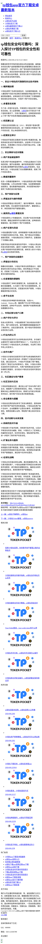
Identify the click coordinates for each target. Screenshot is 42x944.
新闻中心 (8, 18)
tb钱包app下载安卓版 (13, 877)
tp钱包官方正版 (11, 21)
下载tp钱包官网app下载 (14, 872)
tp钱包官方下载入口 (12, 31)
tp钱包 (24, 111)
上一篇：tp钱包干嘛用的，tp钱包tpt (14, 514)
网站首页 (8, 16)
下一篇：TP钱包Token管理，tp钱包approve (17, 518)
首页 (11, 38)
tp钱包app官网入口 (12, 859)
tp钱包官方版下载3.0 (13, 882)
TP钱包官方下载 (11, 23)
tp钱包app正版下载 (12, 867)
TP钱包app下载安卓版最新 (15, 857)
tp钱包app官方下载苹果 (14, 880)
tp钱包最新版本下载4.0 (13, 26)
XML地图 (4, 915)
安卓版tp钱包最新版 (12, 862)
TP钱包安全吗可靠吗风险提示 (16, 869)
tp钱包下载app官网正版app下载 (17, 864)
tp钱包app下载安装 (12, 885)
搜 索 (23, 35)
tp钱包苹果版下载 (12, 28)
